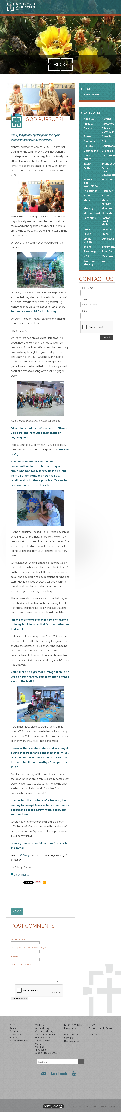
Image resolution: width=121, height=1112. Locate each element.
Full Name (86, 287)
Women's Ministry (44, 1031)
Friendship (90, 190)
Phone (83, 299)
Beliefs (12, 1028)
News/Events (73, 1025)
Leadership (15, 1034)
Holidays (107, 190)
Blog (87, 89)
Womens (107, 256)
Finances (107, 179)
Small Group (88, 240)
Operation (108, 213)
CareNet (107, 136)
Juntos (106, 195)
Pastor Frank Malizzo (106, 221)
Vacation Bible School (46, 1053)
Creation (107, 150)
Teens (87, 246)
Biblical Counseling (108, 130)
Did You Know (88, 157)
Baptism (89, 128)
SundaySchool (108, 238)
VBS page (25, 855)
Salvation (108, 229)
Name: (19, 939)
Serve (92, 1025)
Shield (88, 234)
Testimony (108, 246)
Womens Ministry (89, 262)
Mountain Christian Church (88, 1106)
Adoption (89, 118)
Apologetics (108, 123)
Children (89, 146)
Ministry (88, 208)
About (13, 1025)
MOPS (38, 1044)
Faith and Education (108, 171)
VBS (86, 256)
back (18, 911)
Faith (87, 168)
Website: (15, 956)
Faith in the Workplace (90, 183)
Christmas (108, 146)
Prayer (88, 229)
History (13, 1037)
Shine (105, 234)
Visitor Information (18, 1040)
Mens (87, 200)
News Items (70, 1028)
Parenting (90, 217)
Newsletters (91, 94)
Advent (106, 118)
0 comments (21, 874)
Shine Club (40, 1050)
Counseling (90, 150)
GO (81, 1062)
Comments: (21, 964)
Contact (94, 1034)
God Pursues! (44, 119)
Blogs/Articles (71, 1041)
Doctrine (13, 1031)
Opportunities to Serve (100, 1028)
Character (90, 141)
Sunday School (42, 1037)
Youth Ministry (42, 1028)
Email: (29, 947)
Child (105, 141)
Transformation (108, 251)
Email (84, 310)
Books (88, 136)
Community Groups (45, 1034)
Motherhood (90, 213)
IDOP (87, 195)
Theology (90, 251)
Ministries (41, 1025)
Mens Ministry (107, 202)
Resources (71, 1034)
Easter (88, 163)
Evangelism (108, 163)
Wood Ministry (42, 1040)
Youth (105, 261)
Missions (107, 208)
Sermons (68, 1038)
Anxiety (88, 123)
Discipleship (108, 155)
